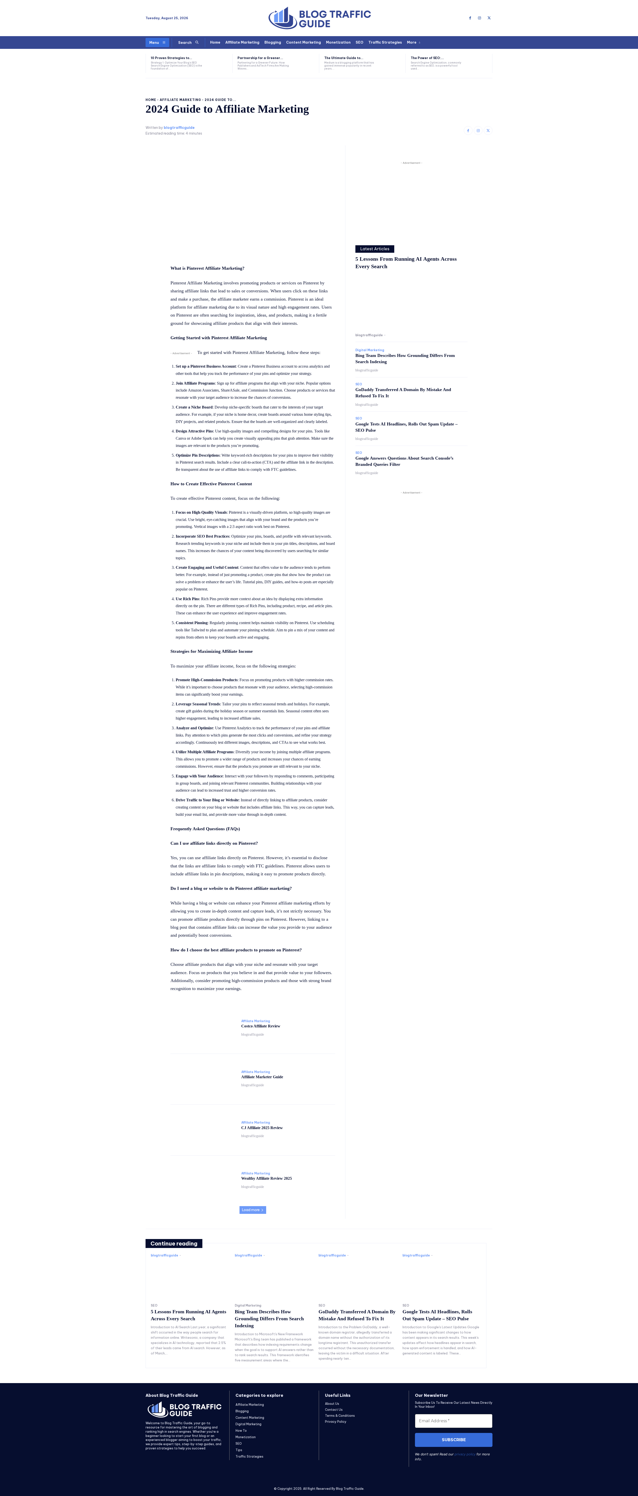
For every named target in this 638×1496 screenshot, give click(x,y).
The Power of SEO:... (427, 58)
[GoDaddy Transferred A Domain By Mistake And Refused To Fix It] (358, 1279)
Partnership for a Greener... (260, 58)
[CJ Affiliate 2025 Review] (203, 1129)
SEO (358, 384)
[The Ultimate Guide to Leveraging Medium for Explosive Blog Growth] (391, 63)
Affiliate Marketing (180, 100)
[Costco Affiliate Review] (203, 1028)
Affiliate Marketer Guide (262, 1077)
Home (151, 100)
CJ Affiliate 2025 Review (262, 1128)
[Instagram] (479, 18)
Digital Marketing (369, 350)
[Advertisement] (411, 200)
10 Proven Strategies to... (171, 58)
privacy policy (465, 1454)
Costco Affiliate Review (260, 1026)
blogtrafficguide (179, 128)
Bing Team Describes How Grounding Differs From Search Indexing (269, 1318)
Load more (251, 1210)
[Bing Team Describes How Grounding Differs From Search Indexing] (274, 1279)
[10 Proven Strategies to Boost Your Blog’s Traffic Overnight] (217, 63)
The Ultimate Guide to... (343, 58)
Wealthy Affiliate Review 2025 (266, 1178)
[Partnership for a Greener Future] (304, 63)
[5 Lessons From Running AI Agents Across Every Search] (411, 302)
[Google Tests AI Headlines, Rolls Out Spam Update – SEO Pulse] (441, 1279)
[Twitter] (488, 18)
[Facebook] (470, 18)
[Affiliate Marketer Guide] (203, 1078)
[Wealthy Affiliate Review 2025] (203, 1180)
